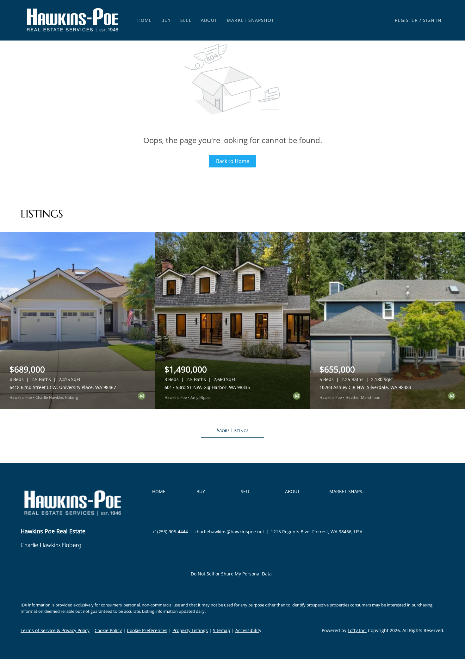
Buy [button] (166, 20)
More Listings (232, 430)
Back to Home (232, 161)
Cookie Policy (108, 630)
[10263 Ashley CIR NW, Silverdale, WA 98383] (387, 320)
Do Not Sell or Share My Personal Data (231, 574)
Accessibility (248, 630)
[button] (72, 20)
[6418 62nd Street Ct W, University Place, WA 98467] (77, 320)
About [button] (209, 20)
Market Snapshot (250, 20)
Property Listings (190, 630)
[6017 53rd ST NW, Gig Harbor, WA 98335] (232, 320)
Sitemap (221, 630)
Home (144, 20)
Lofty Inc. (357, 630)
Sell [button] (185, 20)
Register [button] (406, 20)
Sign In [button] (432, 20)
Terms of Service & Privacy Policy (55, 630)
